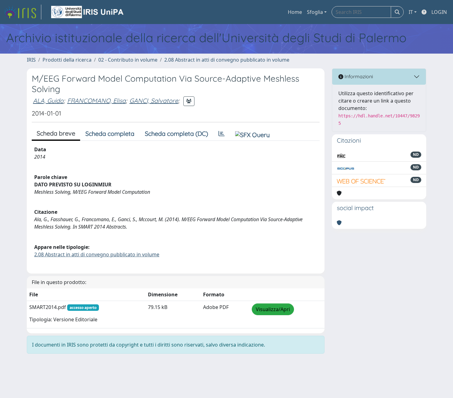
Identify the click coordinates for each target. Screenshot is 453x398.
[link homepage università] (87, 12)
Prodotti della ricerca (67, 59)
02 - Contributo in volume (127, 59)
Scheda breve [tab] (56, 133)
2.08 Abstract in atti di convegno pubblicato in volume (226, 59)
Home (295, 12)
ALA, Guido (48, 100)
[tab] (221, 133)
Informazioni (358, 76)
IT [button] (411, 12)
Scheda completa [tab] (109, 133)
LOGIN (439, 12)
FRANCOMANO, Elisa (96, 100)
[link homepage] (22, 12)
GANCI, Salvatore (153, 100)
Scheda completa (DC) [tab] (176, 133)
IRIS (31, 59)
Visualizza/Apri (273, 309)
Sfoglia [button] (315, 12)
